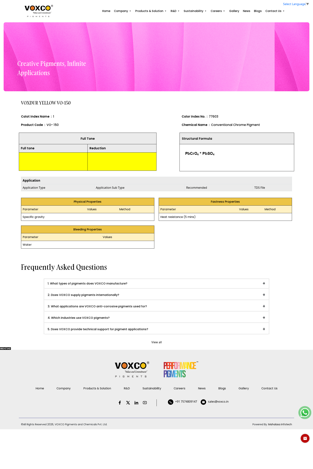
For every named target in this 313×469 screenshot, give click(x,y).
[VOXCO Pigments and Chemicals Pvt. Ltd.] (38, 10)
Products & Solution (149, 11)
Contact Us (273, 11)
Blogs (258, 11)
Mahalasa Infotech (280, 424)
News (246, 11)
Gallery (234, 11)
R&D (174, 11)
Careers (217, 11)
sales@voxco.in (218, 402)
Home (106, 11)
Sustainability (194, 11)
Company (121, 11)
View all (156, 342)
